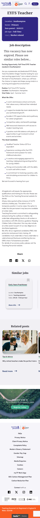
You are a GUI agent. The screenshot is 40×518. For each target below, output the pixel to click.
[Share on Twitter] (23, 260)
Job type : (9, 31)
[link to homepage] (12, 3)
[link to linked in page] (31, 492)
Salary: (7, 35)
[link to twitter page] (16, 492)
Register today (20, 407)
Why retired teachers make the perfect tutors (19, 361)
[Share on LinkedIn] (10, 260)
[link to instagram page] (24, 492)
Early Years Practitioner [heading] (18, 285)
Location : (9, 21)
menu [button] (35, 4)
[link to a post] (20, 342)
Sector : (8, 25)
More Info (12, 305)
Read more (7, 371)
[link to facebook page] (9, 492)
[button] (26, 3)
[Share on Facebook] (16, 260)
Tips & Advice (7, 357)
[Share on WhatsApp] (29, 260)
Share (20, 254)
